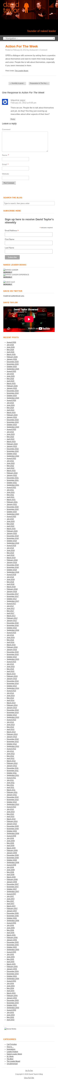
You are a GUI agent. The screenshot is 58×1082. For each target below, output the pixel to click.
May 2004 (10, 988)
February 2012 (12, 763)
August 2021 (11, 487)
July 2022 (10, 461)
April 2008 (10, 875)
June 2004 (11, 986)
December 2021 (13, 478)
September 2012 (13, 746)
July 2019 (10, 548)
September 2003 (13, 1008)
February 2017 (12, 618)
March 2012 (11, 761)
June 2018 (11, 579)
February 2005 (12, 966)
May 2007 (10, 901)
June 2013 (11, 725)
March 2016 (11, 645)
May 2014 (10, 698)
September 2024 (13, 398)
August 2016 (11, 633)
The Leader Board (21, 71)
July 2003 (10, 1012)
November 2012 (13, 741)
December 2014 (13, 681)
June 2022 (11, 463)
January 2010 (12, 824)
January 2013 (12, 737)
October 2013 (12, 715)
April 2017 (10, 613)
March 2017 (11, 616)
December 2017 (13, 594)
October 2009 (12, 831)
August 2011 (11, 778)
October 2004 (12, 976)
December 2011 (12, 768)
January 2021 (12, 504)
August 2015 (11, 662)
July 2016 (10, 635)
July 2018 (10, 577)
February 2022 (12, 473)
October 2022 (12, 454)
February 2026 (12, 357)
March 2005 (11, 964)
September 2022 (13, 456)
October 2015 (12, 657)
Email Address (12, 230)
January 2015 (12, 679)
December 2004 (13, 971)
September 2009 (13, 833)
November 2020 (13, 509)
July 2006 (10, 925)
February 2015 (12, 676)
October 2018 (12, 570)
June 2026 (11, 347)
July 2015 (10, 664)
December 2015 (13, 652)
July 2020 (10, 519)
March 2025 (11, 383)
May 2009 (10, 843)
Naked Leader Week (14, 1054)
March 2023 (11, 441)
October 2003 (12, 1005)
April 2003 (10, 1020)
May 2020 (10, 524)
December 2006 (13, 913)
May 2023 (10, 437)
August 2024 (11, 400)
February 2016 (12, 647)
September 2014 (13, 688)
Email (5, 164)
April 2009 (10, 846)
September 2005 (13, 950)
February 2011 (12, 792)
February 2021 (12, 502)
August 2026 (11, 342)
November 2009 (13, 829)
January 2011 (12, 795)
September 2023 (13, 427)
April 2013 (10, 729)
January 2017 (12, 621)
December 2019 (13, 536)
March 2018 (11, 587)
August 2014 (11, 691)
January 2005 (12, 969)
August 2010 (11, 807)
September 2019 (13, 543)
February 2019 (12, 560)
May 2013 (10, 727)
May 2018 (10, 582)
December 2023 (13, 420)
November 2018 (13, 567)
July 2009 (10, 838)
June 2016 (11, 637)
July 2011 (10, 780)
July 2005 (10, 954)
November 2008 (13, 858)
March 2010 (11, 819)
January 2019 (12, 562)
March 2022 (11, 471)
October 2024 (12, 396)
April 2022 (10, 468)
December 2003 (13, 1000)
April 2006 (10, 933)
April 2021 (10, 497)
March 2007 (11, 906)
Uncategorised (12, 1064)
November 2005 (13, 945)
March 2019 (11, 558)
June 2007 (11, 899)
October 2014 (12, 686)
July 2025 (10, 374)
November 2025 (13, 364)
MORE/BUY (7, 284)
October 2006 (12, 918)
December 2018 (13, 565)
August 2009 (11, 836)
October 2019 (12, 541)
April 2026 (10, 352)
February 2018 (12, 589)
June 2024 (11, 405)
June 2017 (11, 608)
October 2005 (12, 947)
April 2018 (10, 584)
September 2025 (13, 369)
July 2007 (10, 896)
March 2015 (11, 674)
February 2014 (12, 705)
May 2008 (10, 872)
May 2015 (10, 669)
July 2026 (10, 345)
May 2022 (10, 466)
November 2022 (13, 451)
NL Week (10, 1056)
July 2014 (10, 693)
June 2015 (11, 666)
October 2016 (12, 628)
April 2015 (10, 671)
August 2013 (11, 720)
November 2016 (13, 625)
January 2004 (12, 998)
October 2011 (12, 773)
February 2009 (12, 850)
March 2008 (11, 877)
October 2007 (12, 889)
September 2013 (13, 717)
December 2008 (13, 855)
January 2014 (12, 708)
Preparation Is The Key (39, 83)
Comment (6, 129)
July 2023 (10, 432)
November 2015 (13, 654)
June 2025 (11, 376)
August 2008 (11, 865)
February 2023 (12, 444)
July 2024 (10, 403)
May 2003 (10, 1017)
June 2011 (10, 783)
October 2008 (12, 860)
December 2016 (13, 623)
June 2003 (11, 1015)
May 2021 (10, 495)
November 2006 (13, 916)
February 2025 (12, 386)
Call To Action (12, 1044)
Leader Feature (12, 1052)
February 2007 (12, 908)
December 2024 (13, 391)
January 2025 (12, 388)
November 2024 (13, 393)
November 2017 (13, 596)
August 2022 (11, 458)
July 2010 (10, 809)
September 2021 (13, 485)
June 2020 (11, 521)
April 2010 (10, 816)
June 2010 (11, 812)
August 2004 (11, 981)
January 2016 (12, 650)
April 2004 (10, 991)
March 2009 (11, 848)
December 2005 (13, 942)
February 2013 (12, 734)
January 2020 (12, 533)
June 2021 (11, 492)
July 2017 (10, 606)
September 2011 (13, 775)
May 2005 (10, 959)
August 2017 (11, 604)
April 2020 (10, 526)
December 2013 (13, 710)
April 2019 (10, 555)
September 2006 (13, 921)
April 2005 (10, 962)
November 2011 (12, 771)
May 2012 (10, 756)
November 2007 (13, 887)
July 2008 (10, 867)
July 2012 (10, 751)
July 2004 (10, 983)
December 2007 (13, 884)
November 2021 (13, 480)
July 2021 (10, 490)
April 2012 (10, 758)
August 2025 (11, 371)
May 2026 (10, 350)
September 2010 (13, 804)
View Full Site (29, 1078)
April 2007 (10, 904)
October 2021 (12, 483)
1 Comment (43, 50)
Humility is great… (17, 83)
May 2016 (10, 640)
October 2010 (12, 802)
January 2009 (12, 853)
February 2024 (12, 415)
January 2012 (12, 766)
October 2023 (12, 425)
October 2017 (12, 599)
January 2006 (12, 940)
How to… (10, 1047)
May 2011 (10, 785)
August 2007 (11, 894)
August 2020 (11, 516)
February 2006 (12, 937)
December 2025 (13, 362)
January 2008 (12, 882)
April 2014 (10, 700)
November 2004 (13, 974)
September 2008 (13, 862)
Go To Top (29, 1070)
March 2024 (11, 412)
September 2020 (13, 514)
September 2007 (13, 891)
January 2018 (12, 591)
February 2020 (12, 531)
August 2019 (11, 546)
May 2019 (10, 553)
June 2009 (11, 841)
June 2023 (11, 434)
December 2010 (13, 797)
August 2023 (11, 429)
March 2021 (11, 500)
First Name (9, 239)
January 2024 (12, 417)
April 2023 (10, 439)
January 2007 (12, 911)
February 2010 (12, 821)
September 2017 (13, 601)
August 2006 (11, 923)
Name (5, 155)
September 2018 (13, 572)
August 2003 (11, 1010)
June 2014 (11, 696)
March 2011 (11, 790)
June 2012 (11, 754)
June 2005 (11, 957)
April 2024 (10, 410)
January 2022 (12, 475)
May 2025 (10, 379)
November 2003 (13, 1003)
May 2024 (10, 408)
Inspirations (11, 1049)
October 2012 (12, 744)
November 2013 (13, 712)
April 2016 (10, 642)
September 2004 (13, 979)
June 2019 (11, 550)
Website (5, 174)
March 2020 (11, 529)
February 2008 (12, 879)
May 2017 (10, 611)
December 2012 (13, 739)
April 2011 (10, 787)
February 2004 (12, 996)
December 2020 (13, 507)
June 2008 (11, 870)
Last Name (9, 248)
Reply (13, 119)
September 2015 (13, 659)
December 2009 (13, 826)
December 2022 (13, 449)
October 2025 (12, 366)
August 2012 (11, 749)
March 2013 (11, 732)
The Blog (10, 1059)
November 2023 (13, 422)
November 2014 (13, 683)
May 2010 (10, 814)
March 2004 (11, 993)
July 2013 (10, 722)
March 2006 (11, 935)
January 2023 (12, 446)
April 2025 (10, 381)
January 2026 (12, 359)
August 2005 (11, 952)
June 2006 (11, 928)
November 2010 (13, 800)
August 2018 (11, 575)
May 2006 (10, 930)
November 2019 (13, 538)
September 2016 (13, 630)
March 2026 (11, 354)
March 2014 (11, 703)
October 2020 (12, 512)
